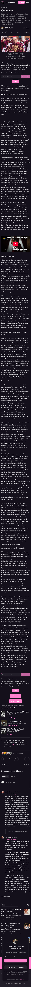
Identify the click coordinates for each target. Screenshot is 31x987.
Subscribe (21, 2)
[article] (15, 915)
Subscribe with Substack (16, 967)
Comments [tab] (5, 776)
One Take (4, 7)
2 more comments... (6, 896)
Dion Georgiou (9, 27)
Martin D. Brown (9, 792)
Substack (7, 983)
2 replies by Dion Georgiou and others (17, 831)
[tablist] (8, 776)
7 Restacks (20, 753)
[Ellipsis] (29, 791)
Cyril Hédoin (12, 744)
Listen (27, 28)
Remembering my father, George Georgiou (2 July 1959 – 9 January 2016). (11, 914)
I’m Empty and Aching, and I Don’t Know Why (11, 911)
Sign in (27, 2)
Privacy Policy (20, 974)
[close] (26, 939)
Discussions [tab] (14, 905)
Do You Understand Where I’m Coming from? (10, 925)
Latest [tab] (7, 905)
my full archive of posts (14, 67)
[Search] (28, 905)
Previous (6, 765)
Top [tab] (3, 905)
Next (25, 765)
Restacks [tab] (12, 776)
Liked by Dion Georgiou (12, 793)
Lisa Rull (7, 837)
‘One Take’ (22, 86)
